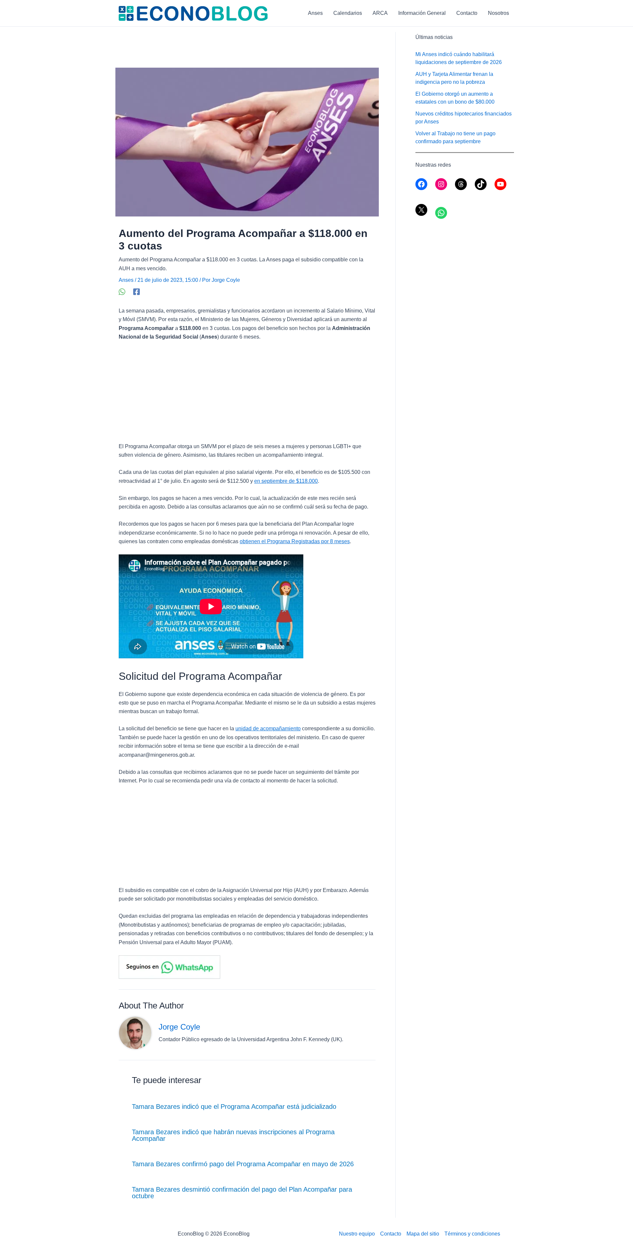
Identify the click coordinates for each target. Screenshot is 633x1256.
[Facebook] (136, 291)
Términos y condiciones (472, 1234)
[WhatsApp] (122, 291)
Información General (422, 13)
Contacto (466, 13)
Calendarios (347, 13)
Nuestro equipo (357, 1234)
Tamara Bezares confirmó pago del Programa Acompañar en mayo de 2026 (243, 1164)
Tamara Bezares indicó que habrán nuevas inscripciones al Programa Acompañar (233, 1135)
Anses (315, 13)
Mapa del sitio (423, 1234)
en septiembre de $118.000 (286, 481)
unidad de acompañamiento (268, 728)
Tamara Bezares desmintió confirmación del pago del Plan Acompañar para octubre (242, 1193)
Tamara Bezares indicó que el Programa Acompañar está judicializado (234, 1106)
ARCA (380, 13)
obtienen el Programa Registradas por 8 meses (295, 541)
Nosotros (498, 13)
